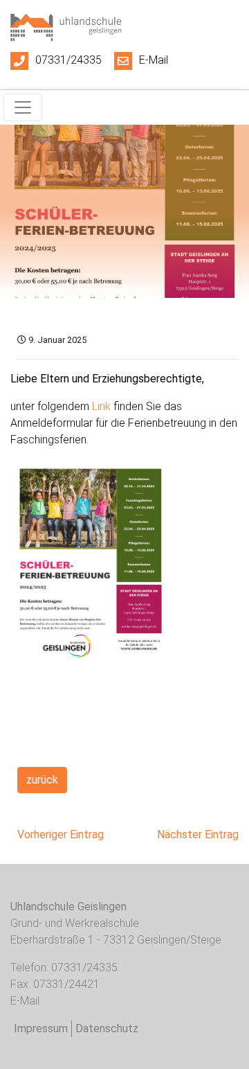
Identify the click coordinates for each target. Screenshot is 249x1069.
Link (101, 406)
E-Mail (153, 60)
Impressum (41, 1028)
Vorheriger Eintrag (60, 834)
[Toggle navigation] (22, 107)
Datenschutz (106, 1028)
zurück (42, 779)
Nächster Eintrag (198, 834)
